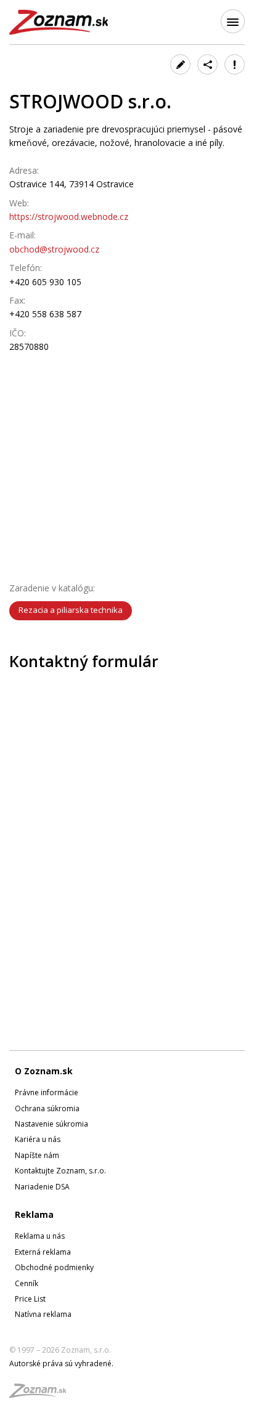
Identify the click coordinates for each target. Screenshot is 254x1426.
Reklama (34, 1214)
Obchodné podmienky (54, 1267)
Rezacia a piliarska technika (70, 609)
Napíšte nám (37, 1155)
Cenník (26, 1283)
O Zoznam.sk (44, 1071)
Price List (30, 1299)
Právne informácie (46, 1092)
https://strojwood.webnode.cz (68, 216)
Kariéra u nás (37, 1139)
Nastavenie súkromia (51, 1124)
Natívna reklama (43, 1314)
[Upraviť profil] (180, 64)
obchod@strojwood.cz (54, 249)
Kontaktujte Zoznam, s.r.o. (60, 1170)
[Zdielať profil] (207, 64)
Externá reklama (43, 1252)
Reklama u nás (40, 1236)
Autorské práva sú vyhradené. (61, 1363)
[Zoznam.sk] (42, 1394)
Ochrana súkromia (47, 1108)
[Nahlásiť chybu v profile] (234, 64)
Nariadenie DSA (42, 1186)
